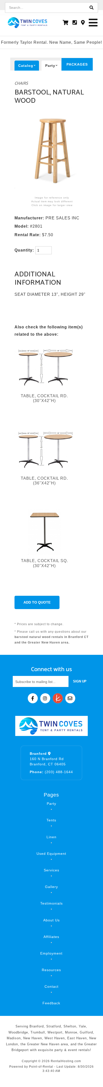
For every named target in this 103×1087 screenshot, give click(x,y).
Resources (51, 970)
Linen (51, 837)
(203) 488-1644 (51, 772)
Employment (51, 953)
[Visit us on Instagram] (45, 698)
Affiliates (51, 937)
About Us (51, 920)
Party (51, 804)
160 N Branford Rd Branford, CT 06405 (48, 759)
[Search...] (91, 8)
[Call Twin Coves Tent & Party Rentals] (74, 22)
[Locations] (83, 22)
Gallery (51, 887)
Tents (51, 820)
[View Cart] (66, 22)
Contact (51, 986)
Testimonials (51, 903)
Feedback (51, 1003)
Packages (77, 64)
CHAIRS (21, 83)
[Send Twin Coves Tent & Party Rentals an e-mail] (70, 698)
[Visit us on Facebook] (33, 698)
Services (51, 870)
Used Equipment (51, 854)
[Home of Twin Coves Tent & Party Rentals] (51, 726)
